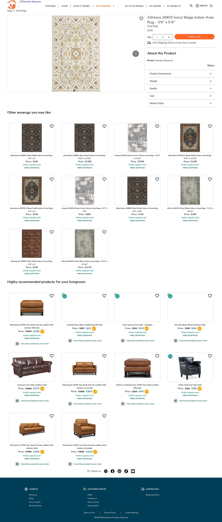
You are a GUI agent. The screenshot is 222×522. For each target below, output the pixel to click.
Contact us (92, 498)
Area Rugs (21, 10)
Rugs (9, 10)
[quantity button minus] (157, 37)
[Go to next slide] (135, 53)
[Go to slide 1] (74, 91)
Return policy (93, 502)
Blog (31, 498)
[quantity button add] (169, 37)
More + (211, 65)
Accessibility (93, 505)
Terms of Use (89, 512)
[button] (181, 73)
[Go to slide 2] (77, 91)
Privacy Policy (110, 512)
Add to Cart (194, 36)
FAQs (90, 495)
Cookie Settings (131, 512)
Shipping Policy (152, 495)
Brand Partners (35, 505)
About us (33, 495)
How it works (34, 502)
